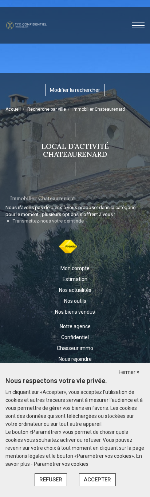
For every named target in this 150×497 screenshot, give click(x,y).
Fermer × (129, 372)
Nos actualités (75, 290)
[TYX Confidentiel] (26, 25)
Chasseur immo (75, 348)
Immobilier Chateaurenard (42, 198)
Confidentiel (75, 337)
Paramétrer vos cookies (61, 464)
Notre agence (75, 326)
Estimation (75, 279)
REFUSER (50, 479)
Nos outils (75, 301)
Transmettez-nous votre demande (48, 221)
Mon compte (75, 268)
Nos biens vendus (75, 312)
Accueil (13, 109)
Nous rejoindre (75, 359)
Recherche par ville (46, 109)
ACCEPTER (97, 479)
